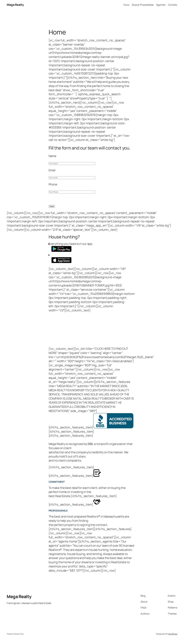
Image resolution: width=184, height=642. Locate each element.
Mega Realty (15, 5)
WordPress (172, 634)
